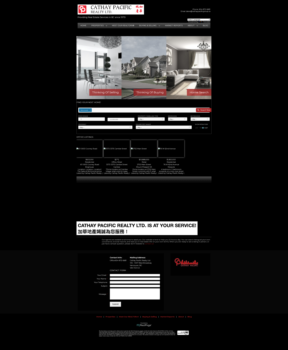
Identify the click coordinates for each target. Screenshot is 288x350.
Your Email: (102, 275)
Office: (112, 260)
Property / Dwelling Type (148, 116)
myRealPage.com (144, 325)
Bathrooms (195, 116)
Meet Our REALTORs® (123, 25)
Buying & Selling (149, 317)
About (181, 317)
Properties (110, 317)
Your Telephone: (101, 282)
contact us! (149, 244)
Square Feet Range (143, 124)
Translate (206, 22)
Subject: (104, 286)
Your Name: (102, 279)
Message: (103, 294)
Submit (115, 304)
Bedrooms (172, 116)
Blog (205, 25)
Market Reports (174, 25)
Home (83, 25)
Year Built (82, 124)
